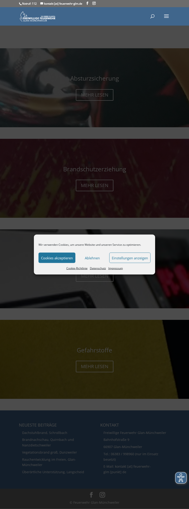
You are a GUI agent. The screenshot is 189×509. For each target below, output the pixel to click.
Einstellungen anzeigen (130, 257)
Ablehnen (92, 257)
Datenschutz (98, 268)
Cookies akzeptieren (57, 257)
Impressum (115, 268)
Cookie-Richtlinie (77, 268)
